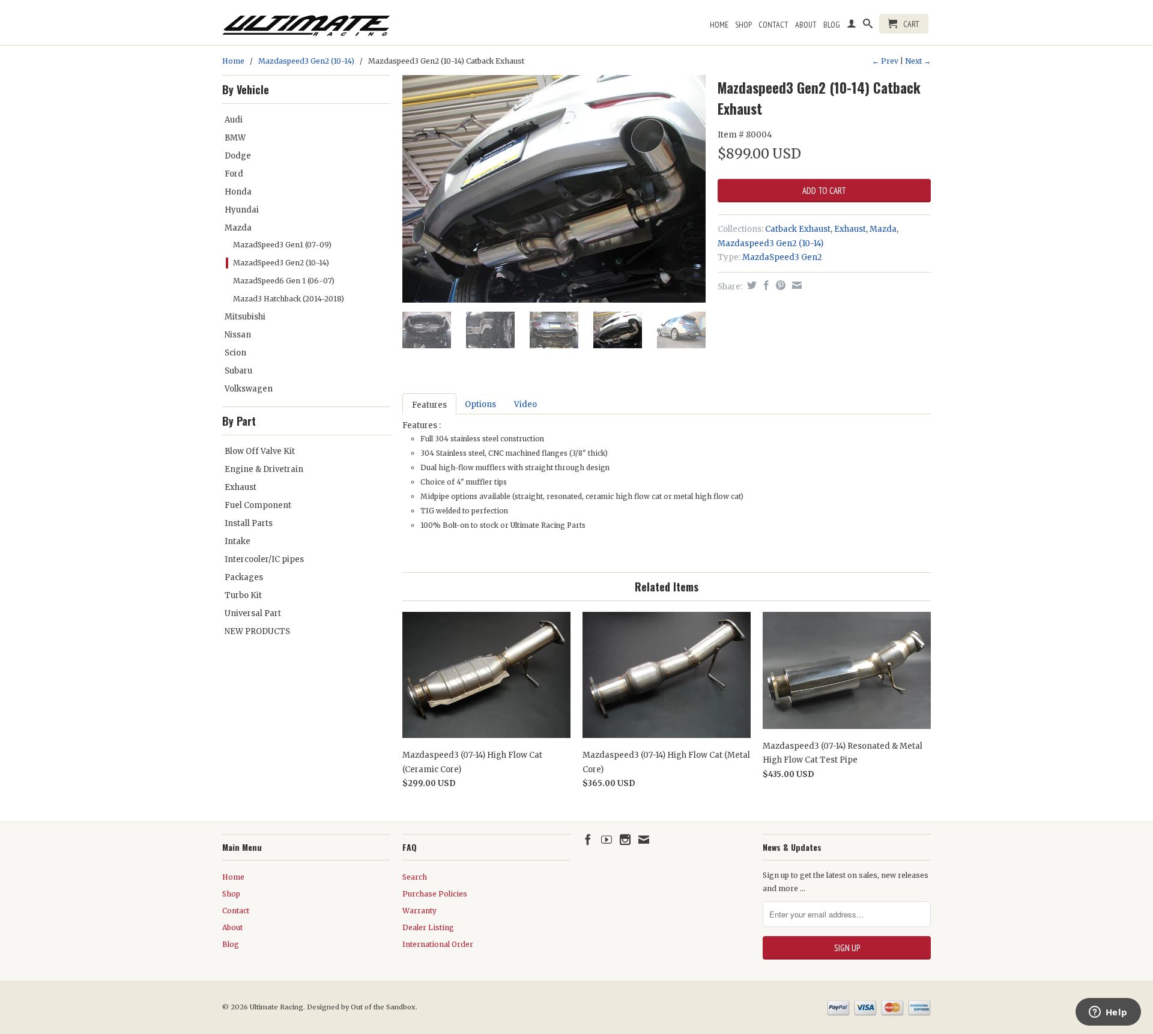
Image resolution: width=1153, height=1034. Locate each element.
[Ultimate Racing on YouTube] (606, 839)
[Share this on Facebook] (764, 285)
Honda (238, 192)
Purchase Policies (434, 893)
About (806, 24)
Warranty (419, 910)
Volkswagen (249, 389)
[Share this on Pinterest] (779, 285)
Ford (234, 174)
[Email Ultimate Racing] (643, 839)
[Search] (868, 26)
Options (480, 404)
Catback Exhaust (798, 229)
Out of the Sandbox (383, 1007)
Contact (773, 24)
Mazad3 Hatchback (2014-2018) (288, 298)
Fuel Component (258, 505)
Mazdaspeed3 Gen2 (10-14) (306, 60)
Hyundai (242, 210)
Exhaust (240, 487)
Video (525, 404)
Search (414, 876)
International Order (437, 944)
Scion (235, 353)
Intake (237, 541)
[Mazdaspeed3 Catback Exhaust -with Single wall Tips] (554, 189)
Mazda (238, 228)
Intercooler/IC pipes (264, 559)
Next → (918, 60)
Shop (743, 24)
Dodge (238, 156)
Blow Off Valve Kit (260, 451)
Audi (234, 120)
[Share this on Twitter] (750, 285)
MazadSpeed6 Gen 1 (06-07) (283, 280)
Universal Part (253, 613)
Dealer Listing (428, 927)
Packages (244, 577)
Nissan (238, 335)
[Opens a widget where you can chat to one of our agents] (1108, 1013)
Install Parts (249, 523)
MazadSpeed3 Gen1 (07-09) (282, 244)
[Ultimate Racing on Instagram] (625, 839)
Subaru (238, 371)
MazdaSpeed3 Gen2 (782, 257)
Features (429, 405)
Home (719, 24)
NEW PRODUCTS (257, 631)
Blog (831, 24)
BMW (235, 138)
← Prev (885, 60)
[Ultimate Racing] (306, 22)
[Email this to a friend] (795, 285)
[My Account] (851, 26)
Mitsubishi (245, 317)
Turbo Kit (243, 595)
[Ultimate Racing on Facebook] (588, 839)
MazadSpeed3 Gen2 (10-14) (281, 262)
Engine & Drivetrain (264, 469)
